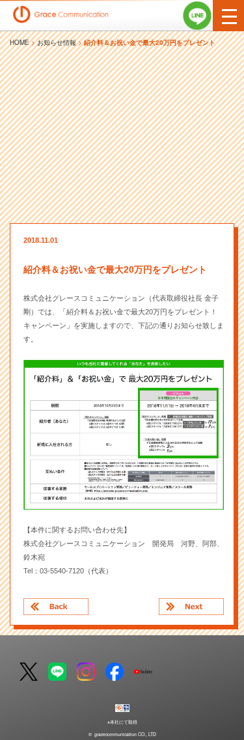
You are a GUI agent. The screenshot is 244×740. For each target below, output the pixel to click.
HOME (19, 42)
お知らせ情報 (56, 42)
